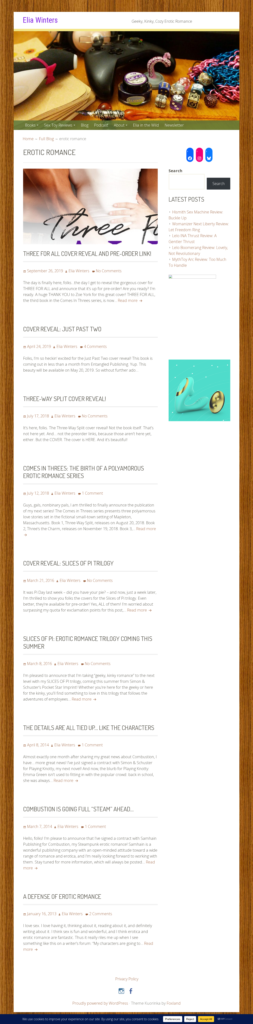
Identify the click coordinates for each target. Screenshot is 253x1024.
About (119, 125)
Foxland (174, 1003)
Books (30, 125)
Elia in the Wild (146, 125)
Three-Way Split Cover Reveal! (64, 399)
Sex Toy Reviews (58, 125)
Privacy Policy (126, 979)
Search (218, 183)
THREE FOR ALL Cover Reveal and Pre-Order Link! (87, 253)
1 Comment (92, 493)
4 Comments (95, 346)
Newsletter (174, 125)
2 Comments (100, 913)
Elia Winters (40, 20)
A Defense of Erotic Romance (62, 896)
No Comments (109, 270)
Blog (84, 125)
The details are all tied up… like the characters (88, 727)
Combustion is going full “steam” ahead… (78, 809)
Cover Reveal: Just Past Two (62, 329)
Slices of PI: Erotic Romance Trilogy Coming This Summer (87, 642)
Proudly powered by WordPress (100, 1003)
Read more (130, 300)
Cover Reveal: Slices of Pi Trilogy (68, 563)
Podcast (101, 125)
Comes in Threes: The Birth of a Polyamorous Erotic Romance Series (83, 472)
